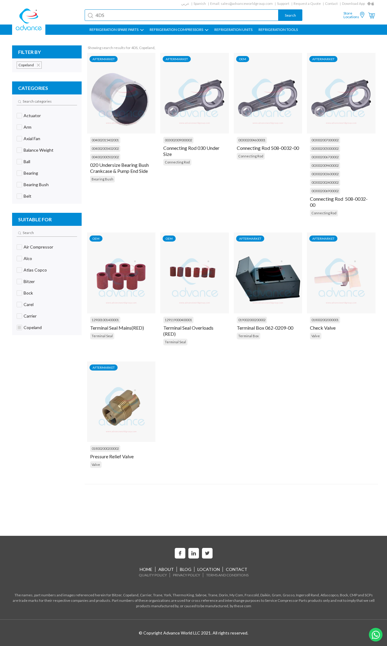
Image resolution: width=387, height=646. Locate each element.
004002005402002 (105, 148)
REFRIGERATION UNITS (233, 30)
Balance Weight (39, 150)
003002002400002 (325, 182)
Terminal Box (248, 336)
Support (283, 3)
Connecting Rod (177, 162)
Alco (28, 258)
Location (208, 569)
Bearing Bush (36, 184)
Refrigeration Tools (278, 30)
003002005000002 (325, 148)
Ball (27, 161)
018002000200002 (105, 448)
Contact (331, 3)
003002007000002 (325, 140)
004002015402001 (105, 140)
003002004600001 (251, 140)
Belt (27, 196)
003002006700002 (325, 157)
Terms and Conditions (227, 575)
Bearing (31, 173)
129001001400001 (105, 320)
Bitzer (29, 281)
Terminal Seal (102, 336)
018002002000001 (325, 320)
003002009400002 (325, 165)
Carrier (30, 315)
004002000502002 (105, 157)
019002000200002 (251, 320)
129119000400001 (178, 320)
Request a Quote (307, 3)
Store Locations (351, 15)
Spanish (200, 3)
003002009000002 (178, 140)
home (146, 569)
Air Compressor (38, 246)
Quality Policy (153, 575)
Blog (185, 569)
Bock (28, 292)
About (166, 569)
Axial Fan (32, 138)
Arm (27, 127)
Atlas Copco (35, 269)
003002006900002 (325, 191)
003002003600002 (325, 174)
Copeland (33, 327)
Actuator (32, 115)
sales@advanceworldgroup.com (247, 3)
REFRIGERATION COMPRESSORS (177, 30)
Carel (29, 304)
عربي (185, 3)
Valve (315, 336)
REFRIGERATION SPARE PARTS (114, 30)
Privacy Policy (186, 575)
